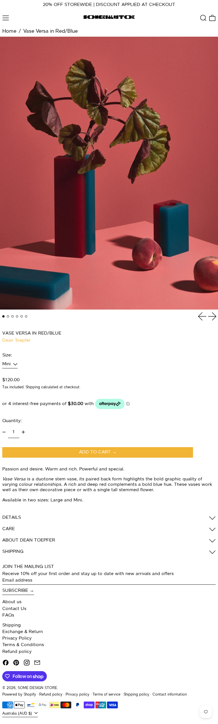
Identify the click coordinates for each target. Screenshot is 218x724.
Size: (7, 355)
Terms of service (106, 694)
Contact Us (14, 609)
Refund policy (17, 652)
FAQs (8, 615)
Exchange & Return (22, 632)
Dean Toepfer (16, 341)
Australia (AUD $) (17, 713)
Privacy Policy (17, 638)
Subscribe (15, 591)
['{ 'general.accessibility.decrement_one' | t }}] (4, 432)
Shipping (33, 387)
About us (12, 602)
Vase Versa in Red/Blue (50, 31)
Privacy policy (77, 694)
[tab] (3, 316)
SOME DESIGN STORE (37, 688)
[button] (203, 18)
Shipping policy (136, 694)
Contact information (169, 694)
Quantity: (12, 421)
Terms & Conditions (23, 645)
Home (9, 31)
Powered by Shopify (19, 694)
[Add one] (23, 432)
